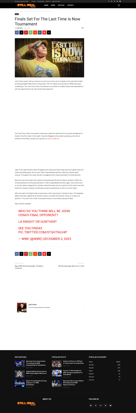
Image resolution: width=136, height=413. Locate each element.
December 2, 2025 (57, 239)
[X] (114, 1)
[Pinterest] (26, 32)
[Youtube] (120, 1)
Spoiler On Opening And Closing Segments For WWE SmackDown (36, 383)
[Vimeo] (117, 1)
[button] (118, 5)
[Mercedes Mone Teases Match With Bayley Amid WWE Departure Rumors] (57, 383)
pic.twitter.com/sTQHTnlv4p (42, 232)
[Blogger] (91, 406)
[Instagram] (112, 1)
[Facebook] (109, 1)
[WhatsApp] (31, 32)
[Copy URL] (49, 32)
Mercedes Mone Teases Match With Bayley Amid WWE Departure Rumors (73, 383)
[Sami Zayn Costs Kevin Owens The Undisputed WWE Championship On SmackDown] (19, 363)
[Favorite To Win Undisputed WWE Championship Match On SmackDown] (57, 373)
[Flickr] (101, 406)
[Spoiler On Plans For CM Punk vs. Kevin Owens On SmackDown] (57, 363)
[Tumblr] (40, 32)
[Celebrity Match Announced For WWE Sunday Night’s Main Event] (19, 374)
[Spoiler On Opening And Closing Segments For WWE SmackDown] (19, 383)
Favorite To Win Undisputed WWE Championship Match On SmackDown (72, 372)
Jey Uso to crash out (52, 139)
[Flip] (44, 32)
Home (16, 11)
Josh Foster (20, 28)
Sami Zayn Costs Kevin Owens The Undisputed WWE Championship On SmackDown (36, 363)
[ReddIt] (35, 32)
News (21, 11)
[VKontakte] (110, 406)
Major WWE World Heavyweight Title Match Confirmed (29, 267)
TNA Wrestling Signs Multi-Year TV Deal (71, 266)
